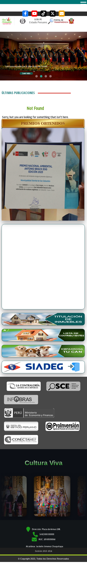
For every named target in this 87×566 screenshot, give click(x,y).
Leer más (26, 73)
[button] (43, 123)
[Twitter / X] (53, 14)
